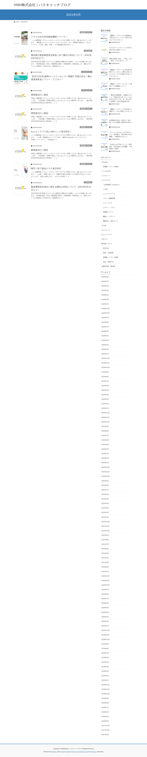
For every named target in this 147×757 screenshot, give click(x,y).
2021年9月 (105, 535)
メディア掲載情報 (109, 198)
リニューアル (107, 203)
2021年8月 (105, 540)
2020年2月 (105, 621)
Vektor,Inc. (94, 751)
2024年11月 (105, 363)
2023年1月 (105, 462)
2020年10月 (105, 585)
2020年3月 (105, 617)
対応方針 (106, 248)
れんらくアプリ (106, 234)
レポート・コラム (109, 207)
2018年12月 (105, 685)
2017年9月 (105, 734)
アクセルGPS (106, 171)
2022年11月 (105, 472)
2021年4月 (105, 558)
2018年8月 (105, 703)
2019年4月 (105, 667)
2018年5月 (105, 716)
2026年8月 (105, 277)
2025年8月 (105, 322)
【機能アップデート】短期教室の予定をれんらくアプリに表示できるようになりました (120, 38)
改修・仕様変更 (108, 253)
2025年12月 (105, 308)
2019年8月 (105, 648)
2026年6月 (105, 286)
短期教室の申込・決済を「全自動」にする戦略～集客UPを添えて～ (120, 122)
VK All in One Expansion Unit (80, 751)
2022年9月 (105, 481)
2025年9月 (105, 317)
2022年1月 (105, 517)
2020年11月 (105, 580)
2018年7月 (105, 707)
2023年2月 (105, 458)
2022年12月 (105, 467)
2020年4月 (105, 612)
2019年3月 (105, 671)
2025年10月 (105, 313)
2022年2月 (105, 512)
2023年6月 (105, 440)
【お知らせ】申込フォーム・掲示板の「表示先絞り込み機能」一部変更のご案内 (120, 146)
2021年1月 (105, 571)
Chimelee (88, 51)
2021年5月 (105, 553)
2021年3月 (105, 562)
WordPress (54, 751)
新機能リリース (108, 212)
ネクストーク (106, 230)
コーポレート (87, 72)
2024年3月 (105, 399)
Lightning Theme (65, 751)
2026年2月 (105, 304)
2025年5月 (105, 336)
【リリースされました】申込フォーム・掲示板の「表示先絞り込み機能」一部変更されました (120, 134)
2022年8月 (105, 485)
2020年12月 (105, 576)
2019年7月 (105, 653)
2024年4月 (105, 395)
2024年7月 (105, 381)
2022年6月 (105, 494)
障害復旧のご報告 (39, 95)
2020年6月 (105, 603)
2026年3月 (105, 299)
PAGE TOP (141, 732)
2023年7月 (105, 435)
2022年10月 (105, 476)
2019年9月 (105, 644)
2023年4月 (105, 449)
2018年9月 (105, 698)
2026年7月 (105, 281)
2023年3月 (105, 453)
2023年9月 (105, 426)
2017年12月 (105, 725)
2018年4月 (105, 721)
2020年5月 (105, 608)
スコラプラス (106, 180)
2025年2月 (105, 349)
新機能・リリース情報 (110, 166)
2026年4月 (105, 295)
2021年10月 (105, 531)
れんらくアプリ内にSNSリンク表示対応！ (51, 131)
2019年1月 (105, 680)
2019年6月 (105, 657)
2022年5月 (105, 499)
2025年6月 (105, 331)
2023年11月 (105, 417)
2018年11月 (105, 689)
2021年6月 (105, 549)
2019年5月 (105, 662)
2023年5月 (105, 444)
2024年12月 (105, 358)
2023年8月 (105, 431)
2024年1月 (105, 408)
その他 (105, 189)
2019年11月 (105, 635)
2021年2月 (105, 567)
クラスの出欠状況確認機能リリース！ (49, 37)
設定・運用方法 (108, 262)
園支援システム (86, 32)
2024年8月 (105, 376)
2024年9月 (105, 372)
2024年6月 (105, 385)
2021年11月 (105, 526)
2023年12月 (105, 413)
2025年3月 (105, 345)
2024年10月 (105, 367)
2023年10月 (105, 422)
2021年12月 (105, 521)
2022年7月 (105, 490)
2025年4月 (105, 340)
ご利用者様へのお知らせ (111, 185)
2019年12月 (105, 630)
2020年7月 (105, 598)
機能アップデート (109, 216)
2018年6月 (105, 712)
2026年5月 (105, 290)
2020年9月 (105, 589)
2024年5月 (105, 390)
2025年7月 (105, 327)
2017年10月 (105, 730)
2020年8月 (105, 594)
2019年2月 (105, 676)
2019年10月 (105, 639)
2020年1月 (105, 626)
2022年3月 (105, 508)
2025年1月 (105, 354)
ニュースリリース (109, 194)
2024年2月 (105, 404)
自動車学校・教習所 (108, 266)
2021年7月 (105, 544)
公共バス (104, 239)
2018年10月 (105, 694)
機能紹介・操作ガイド (110, 221)
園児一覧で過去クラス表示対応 (46, 168)
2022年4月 (105, 503)
